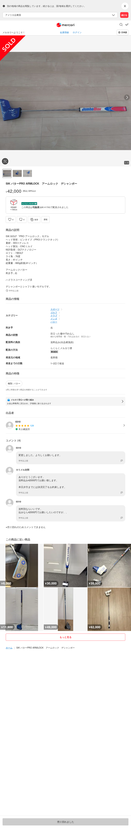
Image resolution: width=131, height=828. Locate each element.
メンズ (53, 318)
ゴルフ (53, 312)
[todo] (127, 25)
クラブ (53, 315)
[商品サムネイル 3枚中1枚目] (7, 173)
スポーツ (54, 309)
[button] (121, 25)
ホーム (9, 647)
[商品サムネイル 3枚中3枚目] (27, 173)
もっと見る (66, 637)
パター (53, 321)
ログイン (77, 32)
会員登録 (64, 32)
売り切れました (65, 822)
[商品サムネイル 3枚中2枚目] (17, 173)
